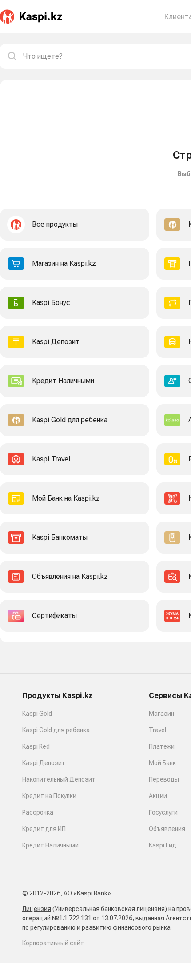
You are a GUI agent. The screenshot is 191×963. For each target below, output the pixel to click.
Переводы (164, 779)
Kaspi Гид (162, 845)
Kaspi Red (36, 746)
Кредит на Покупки (49, 795)
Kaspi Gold (37, 713)
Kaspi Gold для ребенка (56, 730)
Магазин (161, 713)
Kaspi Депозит (43, 762)
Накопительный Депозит (59, 779)
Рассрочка (37, 812)
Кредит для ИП (44, 828)
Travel (157, 730)
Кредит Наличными (50, 845)
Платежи (162, 746)
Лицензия (36, 908)
